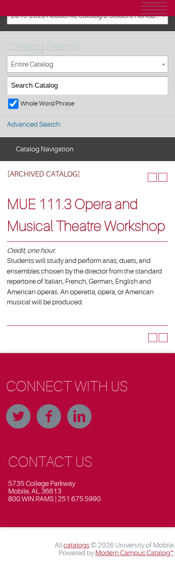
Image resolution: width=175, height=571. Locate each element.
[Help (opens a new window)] (162, 177)
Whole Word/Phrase (47, 103)
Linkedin (79, 416)
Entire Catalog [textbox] (32, 64)
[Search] (159, 85)
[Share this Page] (141, 177)
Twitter (18, 416)
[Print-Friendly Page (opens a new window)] (152, 177)
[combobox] (87, 64)
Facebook (49, 416)
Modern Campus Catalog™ (134, 553)
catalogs (76, 545)
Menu (154, 8)
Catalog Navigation (45, 149)
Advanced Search (33, 124)
